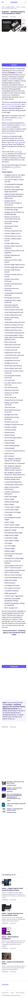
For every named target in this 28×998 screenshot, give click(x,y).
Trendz (8, 800)
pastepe (14, 2)
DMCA (12, 992)
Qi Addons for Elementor (13, 104)
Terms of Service (20, 992)
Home (3, 7)
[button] (2, 2)
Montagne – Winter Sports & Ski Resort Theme (15, 782)
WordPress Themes (10, 7)
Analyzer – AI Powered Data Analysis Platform (14, 788)
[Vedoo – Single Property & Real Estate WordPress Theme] (6, 882)
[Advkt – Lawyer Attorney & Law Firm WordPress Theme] (6, 907)
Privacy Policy (5, 992)
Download (14, 666)
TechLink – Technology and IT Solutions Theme (15, 809)
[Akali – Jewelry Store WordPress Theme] (6, 956)
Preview (14, 65)
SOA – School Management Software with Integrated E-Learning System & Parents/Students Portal (14, 796)
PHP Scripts (10, 791)
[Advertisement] (14, 48)
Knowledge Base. (10, 133)
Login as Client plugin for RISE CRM (16, 803)
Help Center (18, 142)
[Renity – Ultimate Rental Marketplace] (6, 931)
